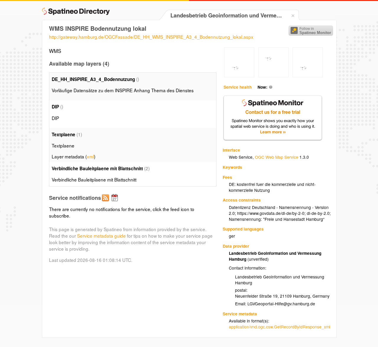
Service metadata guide (101, 235)
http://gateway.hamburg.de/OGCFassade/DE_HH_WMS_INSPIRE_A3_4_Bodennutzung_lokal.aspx (151, 36)
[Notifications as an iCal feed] (115, 202)
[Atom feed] (106, 202)
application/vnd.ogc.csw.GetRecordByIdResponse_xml (279, 327)
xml (90, 156)
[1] (239, 76)
